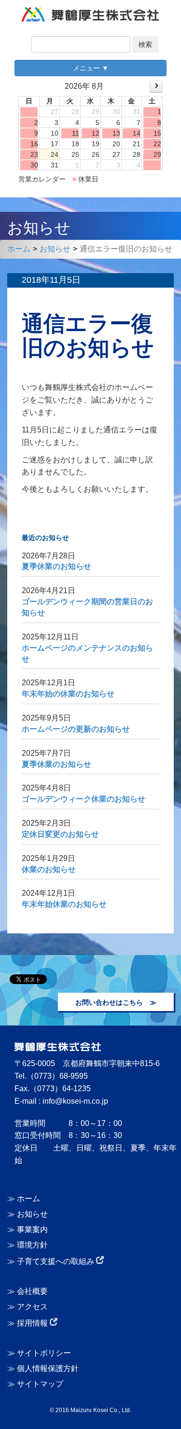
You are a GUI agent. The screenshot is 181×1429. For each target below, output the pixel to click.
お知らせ (55, 249)
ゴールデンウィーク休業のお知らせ (83, 799)
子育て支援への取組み (56, 1261)
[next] (156, 86)
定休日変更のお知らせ (60, 834)
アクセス (32, 1307)
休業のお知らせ (49, 869)
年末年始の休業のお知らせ (68, 694)
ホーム (18, 249)
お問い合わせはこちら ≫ (115, 1002)
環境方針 (32, 1245)
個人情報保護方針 (48, 1368)
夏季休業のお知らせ (56, 566)
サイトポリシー (44, 1353)
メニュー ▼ (91, 68)
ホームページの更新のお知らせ (76, 729)
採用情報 (33, 1323)
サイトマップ (40, 1384)
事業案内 (32, 1229)
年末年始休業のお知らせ (64, 904)
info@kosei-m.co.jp (75, 1101)
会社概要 (32, 1291)
